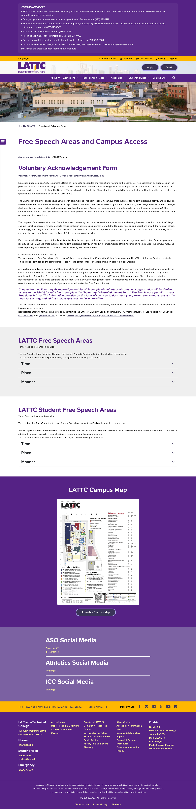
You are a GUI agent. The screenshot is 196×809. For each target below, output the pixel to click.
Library (161, 58)
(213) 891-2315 (25, 315)
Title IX (120, 751)
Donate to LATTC (92, 722)
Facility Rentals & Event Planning (96, 745)
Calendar (127, 58)
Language (23, 58)
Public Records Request (161, 745)
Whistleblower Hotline (160, 748)
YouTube (168, 707)
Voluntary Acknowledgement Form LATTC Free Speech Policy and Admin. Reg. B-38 (61, 175)
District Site (155, 727)
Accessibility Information (129, 725)
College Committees (61, 729)
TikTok (175, 707)
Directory (56, 733)
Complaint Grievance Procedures (127, 741)
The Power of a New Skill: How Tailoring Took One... (50, 707)
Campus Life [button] (159, 77)
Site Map (116, 804)
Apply (150, 67)
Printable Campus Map (96, 612)
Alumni (87, 729)
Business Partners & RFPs (97, 736)
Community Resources (95, 725)
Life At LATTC (29, 126)
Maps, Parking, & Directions (65, 725)
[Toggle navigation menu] (3, 142)
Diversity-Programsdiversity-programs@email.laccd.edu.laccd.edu (100, 315)
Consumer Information (128, 747)
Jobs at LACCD (157, 734)
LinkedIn (154, 707)
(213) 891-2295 (47, 315)
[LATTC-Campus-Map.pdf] (98, 552)
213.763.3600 (26, 769)
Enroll (169, 67)
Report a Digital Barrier (161, 730)
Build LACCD (155, 737)
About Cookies (124, 722)
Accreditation (58, 722)
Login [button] (171, 58)
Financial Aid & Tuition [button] (93, 77)
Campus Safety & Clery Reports (128, 734)
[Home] (49, 67)
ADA (119, 729)
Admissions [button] (69, 77)
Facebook (51, 648)
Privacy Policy (100, 804)
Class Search (145, 58)
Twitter (49, 670)
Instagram (51, 651)
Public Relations (92, 740)
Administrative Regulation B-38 (34, 157)
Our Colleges (156, 741)
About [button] (54, 77)
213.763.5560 (26, 745)
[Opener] (193, 709)
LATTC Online (109, 58)
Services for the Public (95, 733)
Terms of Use (82, 804)
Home (19, 126)
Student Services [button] (137, 77)
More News (96, 707)
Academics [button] (116, 77)
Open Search (174, 78)
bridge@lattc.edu (27, 759)
